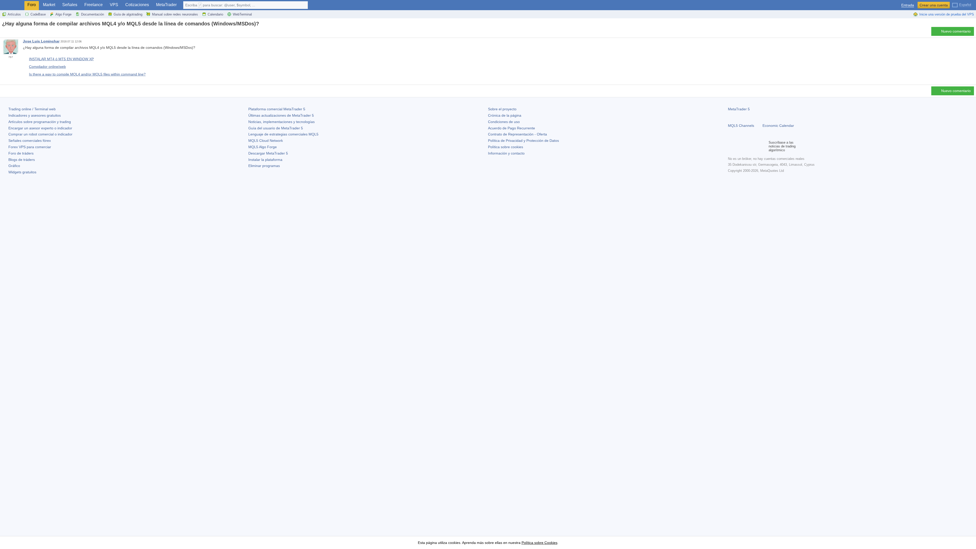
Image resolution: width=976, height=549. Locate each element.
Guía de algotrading (128, 14)
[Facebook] (731, 146)
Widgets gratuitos (22, 172)
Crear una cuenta (934, 5)
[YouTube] (755, 146)
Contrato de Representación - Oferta (517, 134)
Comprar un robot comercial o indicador (40, 134)
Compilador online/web (47, 67)
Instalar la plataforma (265, 160)
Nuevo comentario (956, 31)
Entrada (907, 5)
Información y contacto (506, 153)
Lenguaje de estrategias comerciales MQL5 (283, 134)
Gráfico (14, 166)
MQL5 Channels (741, 126)
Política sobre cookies (505, 147)
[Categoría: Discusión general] (10, 33)
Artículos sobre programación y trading (39, 122)
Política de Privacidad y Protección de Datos (523, 141)
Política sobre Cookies (539, 543)
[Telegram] (739, 146)
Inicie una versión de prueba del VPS (946, 14)
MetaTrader (166, 5)
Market (49, 5)
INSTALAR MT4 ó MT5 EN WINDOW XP (61, 59)
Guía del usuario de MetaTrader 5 (275, 128)
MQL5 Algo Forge (262, 147)
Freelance (93, 5)
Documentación (92, 14)
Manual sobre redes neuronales (175, 14)
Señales (69, 5)
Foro (31, 5)
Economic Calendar (778, 126)
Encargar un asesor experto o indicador (40, 128)
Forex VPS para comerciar (29, 147)
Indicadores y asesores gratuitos (34, 115)
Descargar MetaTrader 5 (268, 153)
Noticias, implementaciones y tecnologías (281, 122)
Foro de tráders (21, 153)
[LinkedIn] (763, 146)
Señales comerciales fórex (29, 141)
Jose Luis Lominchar (41, 41)
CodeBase (38, 14)
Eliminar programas (264, 166)
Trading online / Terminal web (32, 109)
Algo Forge (63, 14)
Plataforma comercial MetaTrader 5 (276, 109)
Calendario (215, 14)
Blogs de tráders (21, 160)
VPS (114, 5)
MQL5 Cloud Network (265, 141)
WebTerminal (242, 14)
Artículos (14, 14)
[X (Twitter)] (747, 146)
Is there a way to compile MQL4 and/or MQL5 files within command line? (87, 74)
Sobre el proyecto (502, 109)
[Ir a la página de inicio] (3, 33)
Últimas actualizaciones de (281, 115)
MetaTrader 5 (739, 109)
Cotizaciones (137, 5)
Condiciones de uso (504, 122)
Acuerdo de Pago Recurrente (511, 128)
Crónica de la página (504, 115)
